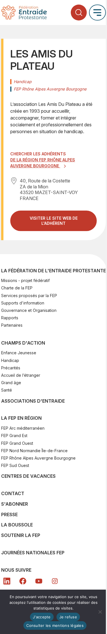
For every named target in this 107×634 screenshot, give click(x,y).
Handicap (10, 360)
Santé (6, 390)
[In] (54, 581)
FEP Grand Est (14, 435)
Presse (9, 514)
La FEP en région (21, 418)
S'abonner (14, 504)
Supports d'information (22, 302)
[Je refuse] (100, 612)
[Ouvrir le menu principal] (97, 12)
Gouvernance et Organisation (28, 310)
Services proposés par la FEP (29, 295)
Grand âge (11, 382)
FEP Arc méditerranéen (23, 428)
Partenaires (12, 325)
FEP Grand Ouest (17, 443)
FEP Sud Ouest (15, 465)
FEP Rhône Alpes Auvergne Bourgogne (38, 458)
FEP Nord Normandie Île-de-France (34, 450)
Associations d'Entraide (33, 401)
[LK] (7, 581)
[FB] (23, 581)
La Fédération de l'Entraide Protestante (53, 270)
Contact (12, 493)
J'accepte (42, 617)
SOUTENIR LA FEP (20, 535)
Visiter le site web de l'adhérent (59, 223)
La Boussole (17, 525)
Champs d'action (23, 343)
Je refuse (68, 617)
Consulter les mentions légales (55, 625)
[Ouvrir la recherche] (79, 12)
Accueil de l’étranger (20, 375)
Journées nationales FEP (32, 552)
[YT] (39, 581)
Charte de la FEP (17, 287)
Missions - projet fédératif (25, 280)
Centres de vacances (28, 476)
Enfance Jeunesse (18, 352)
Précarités (10, 367)
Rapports (9, 317)
